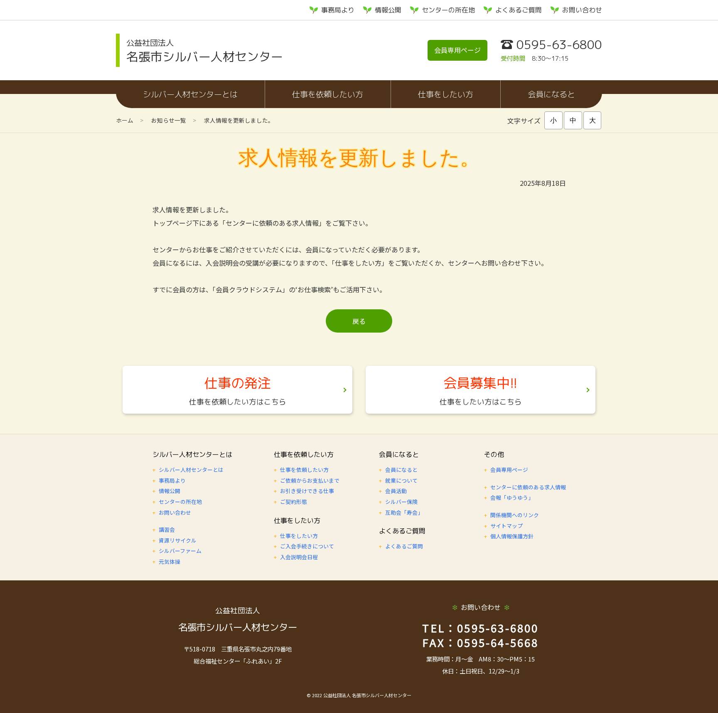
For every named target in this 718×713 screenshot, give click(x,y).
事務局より (337, 10)
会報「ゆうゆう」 (512, 497)
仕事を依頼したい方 (327, 94)
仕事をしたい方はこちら (481, 402)
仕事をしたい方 (445, 94)
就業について (401, 480)
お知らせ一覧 (168, 120)
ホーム (124, 120)
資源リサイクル (178, 540)
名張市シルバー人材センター (204, 51)
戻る (359, 321)
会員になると (551, 94)
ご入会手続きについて (307, 546)
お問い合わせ (582, 10)
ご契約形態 (293, 502)
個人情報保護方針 (512, 536)
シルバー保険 (401, 502)
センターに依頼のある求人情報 (528, 487)
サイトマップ (506, 526)
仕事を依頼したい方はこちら (237, 402)
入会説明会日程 (299, 557)
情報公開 (388, 10)
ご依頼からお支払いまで (309, 480)
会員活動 (396, 491)
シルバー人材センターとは (190, 94)
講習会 (167, 529)
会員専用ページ (457, 50)
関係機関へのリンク (514, 515)
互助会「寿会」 (404, 512)
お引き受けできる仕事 (307, 491)
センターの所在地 (448, 10)
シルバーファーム (180, 551)
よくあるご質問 (518, 10)
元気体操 (169, 561)
